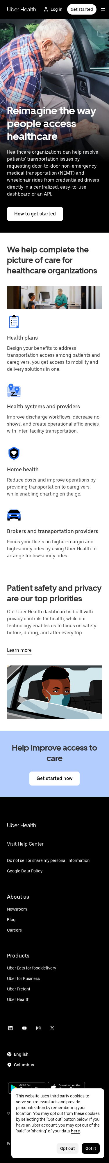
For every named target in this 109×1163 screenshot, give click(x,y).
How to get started (35, 214)
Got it (90, 1148)
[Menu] (103, 9)
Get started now (54, 778)
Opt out (67, 1148)
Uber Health (21, 9)
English (21, 1054)
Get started (82, 9)
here (75, 1131)
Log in (56, 9)
